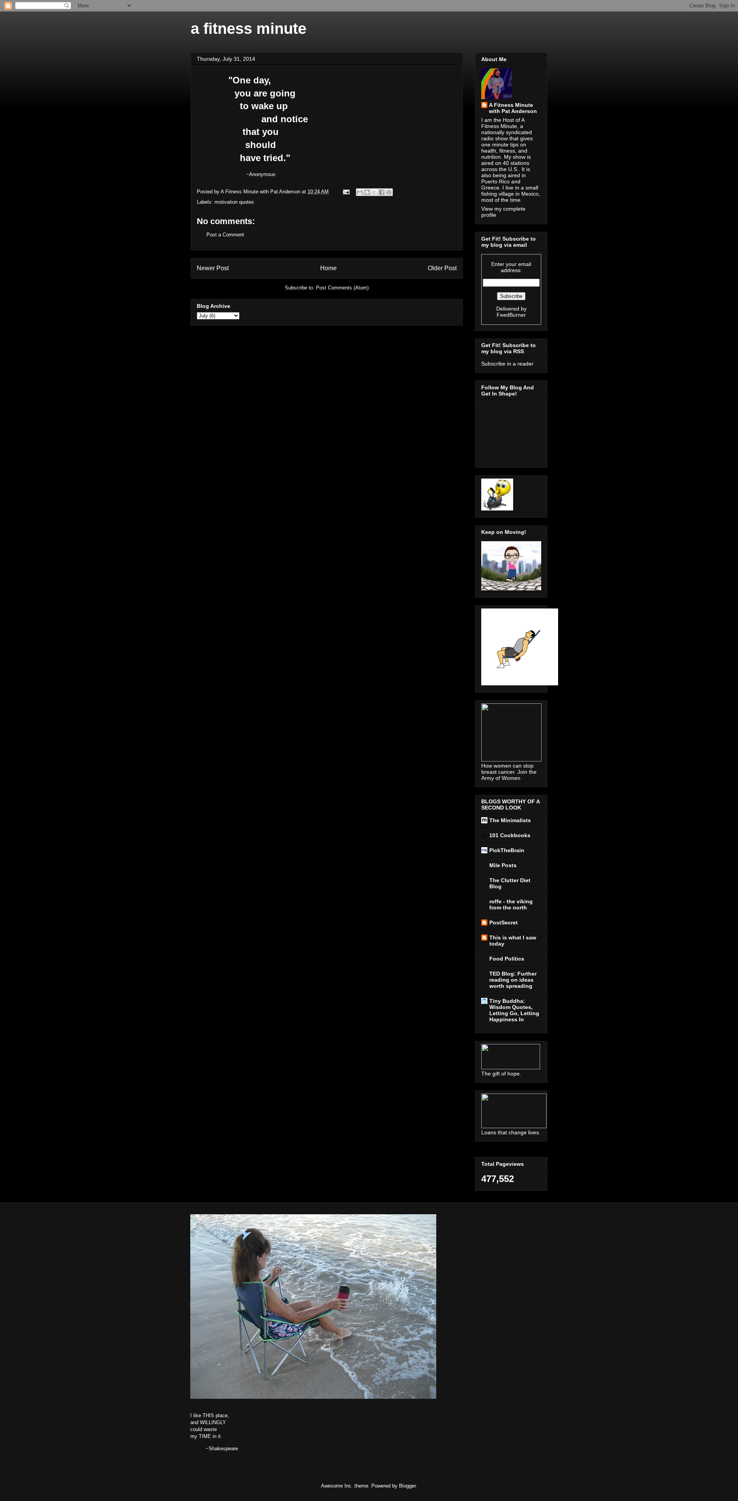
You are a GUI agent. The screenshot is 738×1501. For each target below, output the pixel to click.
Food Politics (506, 959)
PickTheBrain (506, 850)
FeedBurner (511, 315)
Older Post (442, 268)
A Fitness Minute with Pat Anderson (513, 108)
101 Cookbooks (509, 835)
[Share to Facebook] (382, 192)
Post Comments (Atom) (342, 288)
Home (328, 268)
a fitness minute (248, 28)
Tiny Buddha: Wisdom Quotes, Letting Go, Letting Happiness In (514, 1010)
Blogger (407, 1486)
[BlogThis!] (367, 192)
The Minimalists (510, 820)
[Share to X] (374, 192)
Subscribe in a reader (507, 364)
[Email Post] (345, 191)
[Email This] (360, 192)
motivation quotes (234, 202)
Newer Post (213, 268)
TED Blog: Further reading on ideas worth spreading (513, 980)
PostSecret (503, 922)
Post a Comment (225, 235)
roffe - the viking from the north (511, 904)
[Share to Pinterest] (389, 192)
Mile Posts (503, 865)
